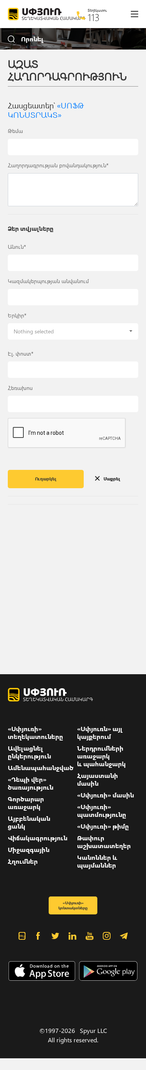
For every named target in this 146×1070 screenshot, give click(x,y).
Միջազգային (28, 850)
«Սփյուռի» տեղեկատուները (35, 732)
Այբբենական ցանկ (29, 822)
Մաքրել (112, 478)
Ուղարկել (45, 478)
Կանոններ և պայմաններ (97, 861)
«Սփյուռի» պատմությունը (101, 810)
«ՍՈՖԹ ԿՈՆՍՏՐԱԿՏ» (46, 109)
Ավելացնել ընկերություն (29, 752)
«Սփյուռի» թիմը (103, 826)
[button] (73, 331)
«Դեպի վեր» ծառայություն (30, 783)
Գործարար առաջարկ (26, 803)
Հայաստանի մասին (97, 779)
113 (94, 17)
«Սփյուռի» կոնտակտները (73, 905)
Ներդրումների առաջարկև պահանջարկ (101, 756)
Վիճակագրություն (37, 838)
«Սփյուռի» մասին (105, 795)
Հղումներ (23, 861)
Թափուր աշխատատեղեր (104, 842)
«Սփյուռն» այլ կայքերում (100, 732)
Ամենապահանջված (41, 768)
